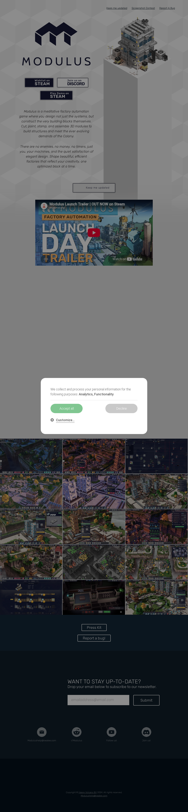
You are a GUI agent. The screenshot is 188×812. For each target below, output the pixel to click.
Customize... (65, 420)
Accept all (66, 408)
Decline (121, 408)
